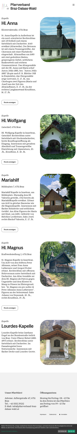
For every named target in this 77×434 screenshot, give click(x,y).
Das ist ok (71, 431)
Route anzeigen (10, 102)
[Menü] (73, 5)
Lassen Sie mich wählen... (9, 431)
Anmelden (64, 414)
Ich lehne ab (62, 431)
